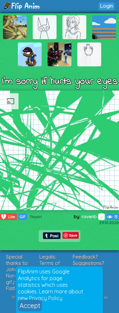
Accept (30, 305)
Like (9, 216)
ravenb (90, 216)
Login (106, 6)
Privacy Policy (45, 298)
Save (73, 235)
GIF (22, 216)
